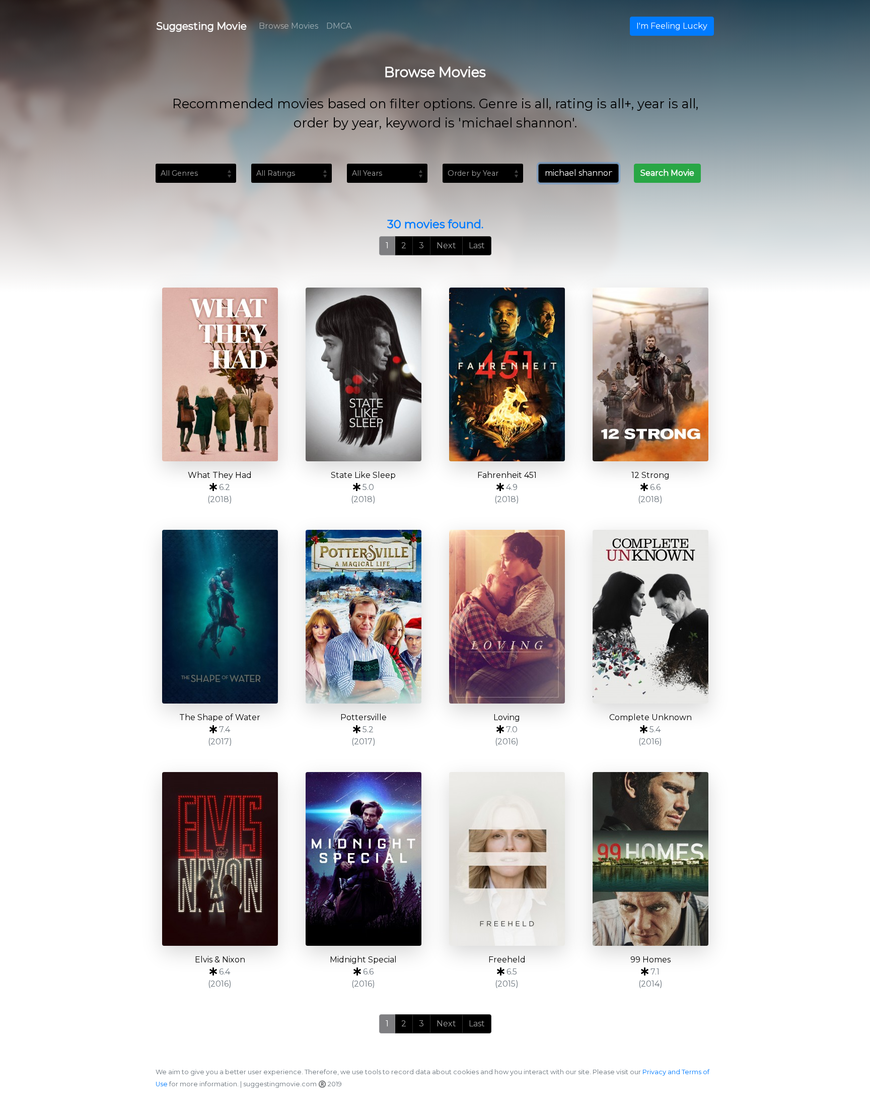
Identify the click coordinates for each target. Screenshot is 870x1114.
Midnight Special (363, 959)
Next (446, 245)
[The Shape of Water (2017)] (220, 617)
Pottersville (363, 717)
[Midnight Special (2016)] (363, 859)
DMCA (338, 26)
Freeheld (507, 959)
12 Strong (650, 475)
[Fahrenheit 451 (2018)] (507, 374)
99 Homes (650, 959)
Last (477, 245)
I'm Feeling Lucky (671, 26)
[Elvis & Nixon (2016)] (220, 859)
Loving (506, 717)
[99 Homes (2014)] (650, 859)
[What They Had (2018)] (220, 374)
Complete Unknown (650, 717)
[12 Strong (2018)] (650, 374)
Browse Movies (288, 26)
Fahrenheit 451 (507, 475)
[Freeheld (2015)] (507, 859)
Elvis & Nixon (220, 959)
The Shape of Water (219, 717)
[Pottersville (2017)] (363, 617)
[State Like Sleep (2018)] (363, 374)
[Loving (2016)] (507, 617)
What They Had (220, 475)
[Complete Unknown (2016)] (650, 617)
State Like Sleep (363, 475)
